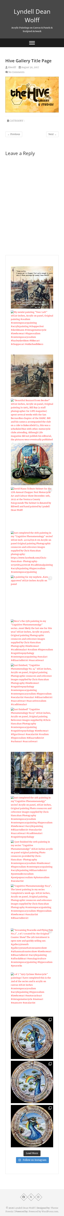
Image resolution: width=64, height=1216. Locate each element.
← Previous (13, 134)
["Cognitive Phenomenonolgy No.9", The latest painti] (32, 905)
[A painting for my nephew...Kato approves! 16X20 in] (32, 596)
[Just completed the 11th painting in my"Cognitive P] (32, 817)
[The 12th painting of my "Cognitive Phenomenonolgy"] (32, 773)
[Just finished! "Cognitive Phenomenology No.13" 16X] (32, 729)
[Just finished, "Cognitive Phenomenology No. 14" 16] (32, 685)
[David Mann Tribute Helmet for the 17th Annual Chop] (32, 508)
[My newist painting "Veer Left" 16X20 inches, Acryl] (32, 331)
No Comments (16, 72)
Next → (52, 134)
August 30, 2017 (30, 67)
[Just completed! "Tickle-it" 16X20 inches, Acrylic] (32, 376)
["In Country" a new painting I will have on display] (32, 464)
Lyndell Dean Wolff (32, 15)
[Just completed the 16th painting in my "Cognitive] (32, 552)
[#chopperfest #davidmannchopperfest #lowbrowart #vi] (32, 287)
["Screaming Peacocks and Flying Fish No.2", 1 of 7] (32, 949)
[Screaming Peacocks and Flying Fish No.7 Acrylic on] (32, 1126)
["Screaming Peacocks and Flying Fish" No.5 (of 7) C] (32, 1038)
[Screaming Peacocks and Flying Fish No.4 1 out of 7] (32, 1082)
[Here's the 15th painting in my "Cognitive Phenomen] (32, 640)
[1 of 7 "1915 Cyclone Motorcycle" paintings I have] (32, 994)
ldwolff (11, 67)
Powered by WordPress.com (43, 1211)
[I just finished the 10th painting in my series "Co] (32, 861)
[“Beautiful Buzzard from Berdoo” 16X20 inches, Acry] (32, 420)
